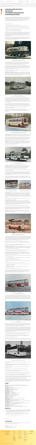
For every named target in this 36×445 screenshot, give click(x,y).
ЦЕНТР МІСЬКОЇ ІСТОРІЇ (7, 431)
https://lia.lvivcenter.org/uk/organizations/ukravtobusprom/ (12, 423)
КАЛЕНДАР (14, 438)
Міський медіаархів (20, 437)
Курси (24, 438)
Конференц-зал (25, 440)
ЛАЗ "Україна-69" (19, 262)
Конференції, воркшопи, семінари (20, 433)
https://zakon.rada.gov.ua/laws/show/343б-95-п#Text (12, 416)
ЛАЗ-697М (25, 98)
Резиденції (19, 434)
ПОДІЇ (13, 436)
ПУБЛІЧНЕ (25, 431)
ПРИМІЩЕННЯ (25, 439)
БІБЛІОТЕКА (14, 437)
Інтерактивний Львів (9, 1)
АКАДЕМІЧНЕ (19, 431)
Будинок (14, 433)
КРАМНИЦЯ (14, 439)
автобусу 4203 (28, 169)
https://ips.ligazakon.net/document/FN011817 (14, 414)
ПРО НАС (14, 431)
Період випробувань (9, 100)
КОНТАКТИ (14, 440)
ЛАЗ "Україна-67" (11, 255)
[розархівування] (25, 433)
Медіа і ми (14, 435)
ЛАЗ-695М (21, 98)
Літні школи (25, 437)
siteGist (33, 443)
